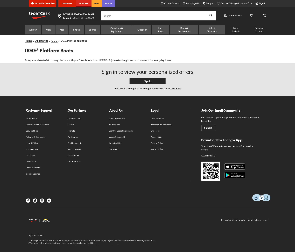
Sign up (208, 127)
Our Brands (114, 124)
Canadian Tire (74, 118)
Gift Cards (30, 155)
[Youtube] (49, 200)
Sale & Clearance (212, 29)
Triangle (71, 130)
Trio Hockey (73, 155)
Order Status (235, 15)
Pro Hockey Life (75, 143)
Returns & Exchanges (36, 137)
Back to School (259, 29)
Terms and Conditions (161, 124)
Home (28, 40)
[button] (211, 16)
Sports (92, 29)
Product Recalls (33, 167)
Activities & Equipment (116, 29)
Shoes (76, 29)
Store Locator (32, 149)
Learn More (208, 155)
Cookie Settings (33, 173)
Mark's (71, 124)
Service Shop (32, 130)
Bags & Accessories (184, 29)
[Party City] (108, 3)
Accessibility (157, 137)
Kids (62, 29)
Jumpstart (113, 149)
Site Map (155, 130)
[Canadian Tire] (67, 3)
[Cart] (264, 16)
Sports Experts (74, 149)
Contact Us (31, 161)
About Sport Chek (117, 118)
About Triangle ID (117, 137)
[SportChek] (84, 3)
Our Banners (74, 161)
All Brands (41, 40)
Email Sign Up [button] (193, 3)
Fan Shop (160, 29)
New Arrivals (236, 29)
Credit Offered (172, 3)
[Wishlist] (251, 16)
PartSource (73, 137)
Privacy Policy (157, 118)
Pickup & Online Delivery (37, 124)
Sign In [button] (262, 3)
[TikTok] (35, 200)
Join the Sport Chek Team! (121, 130)
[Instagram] (42, 200)
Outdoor (142, 29)
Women (33, 29)
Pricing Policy (157, 143)
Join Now (175, 88)
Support (210, 3)
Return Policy (157, 149)
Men (48, 29)
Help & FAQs (32, 143)
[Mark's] (97, 3)
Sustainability (115, 143)
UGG (54, 40)
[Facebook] (28, 200)
